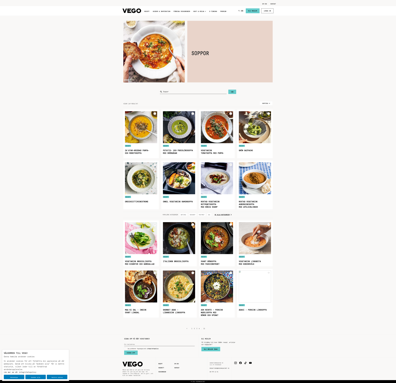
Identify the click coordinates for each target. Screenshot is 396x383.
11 (204, 328)
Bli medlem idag (211, 348)
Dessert (192, 214)
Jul (209, 214)
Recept (147, 11)
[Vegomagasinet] (132, 10)
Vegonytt (161, 367)
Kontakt (273, 3)
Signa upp (131, 352)
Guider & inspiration (161, 11)
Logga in (267, 10)
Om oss (264, 3)
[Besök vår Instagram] (235, 362)
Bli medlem (252, 10)
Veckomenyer (162, 371)
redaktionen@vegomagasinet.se (219, 368)
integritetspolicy (153, 348)
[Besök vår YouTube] (250, 362)
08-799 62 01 (214, 371)
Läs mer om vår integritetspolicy (20, 371)
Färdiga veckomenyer (182, 11)
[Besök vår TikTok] (245, 362)
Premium (223, 11)
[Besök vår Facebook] (240, 362)
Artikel (183, 214)
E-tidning (213, 11)
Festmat (201, 214)
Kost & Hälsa (198, 11)
